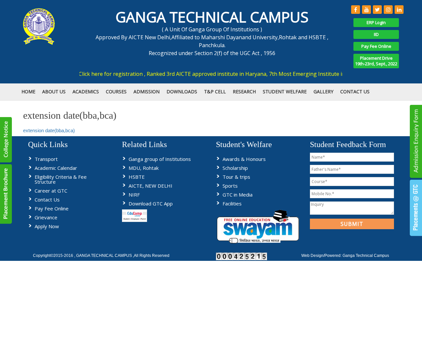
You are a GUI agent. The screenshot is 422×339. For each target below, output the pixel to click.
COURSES (116, 91)
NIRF (134, 194)
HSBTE (137, 176)
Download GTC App (151, 203)
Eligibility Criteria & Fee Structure (61, 179)
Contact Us (47, 199)
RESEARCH (244, 91)
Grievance (46, 217)
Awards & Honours (244, 159)
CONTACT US (355, 91)
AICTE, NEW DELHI (150, 185)
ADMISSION (147, 91)
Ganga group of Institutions (160, 159)
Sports (230, 185)
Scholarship (235, 168)
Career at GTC (51, 190)
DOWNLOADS (181, 91)
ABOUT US (54, 91)
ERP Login (376, 22)
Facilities (232, 203)
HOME (28, 91)
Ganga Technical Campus (366, 255)
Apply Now (47, 226)
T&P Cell (215, 91)
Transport (46, 159)
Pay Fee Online (376, 46)
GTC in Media (238, 194)
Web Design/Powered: (322, 255)
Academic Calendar (56, 168)
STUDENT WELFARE (285, 91)
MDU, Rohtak (144, 168)
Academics (86, 91)
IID (376, 34)
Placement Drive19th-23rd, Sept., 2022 (376, 61)
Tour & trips (236, 176)
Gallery (323, 91)
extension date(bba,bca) (49, 130)
